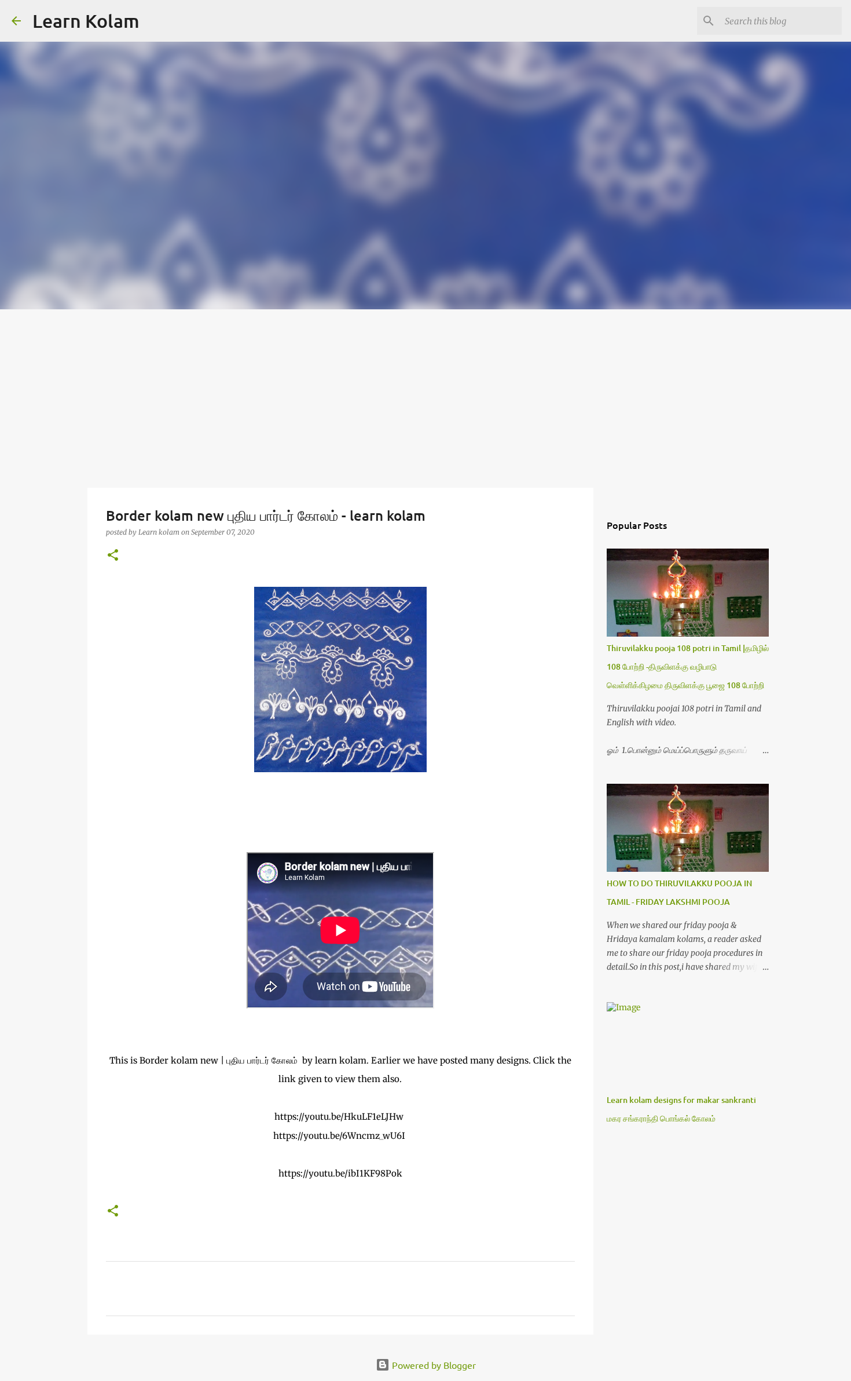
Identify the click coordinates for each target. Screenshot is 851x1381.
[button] (113, 556)
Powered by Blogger (433, 1365)
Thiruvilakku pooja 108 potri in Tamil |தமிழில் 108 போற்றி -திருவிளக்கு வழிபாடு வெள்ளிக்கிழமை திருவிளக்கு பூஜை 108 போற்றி (688, 666)
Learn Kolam (86, 20)
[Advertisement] (425, 396)
